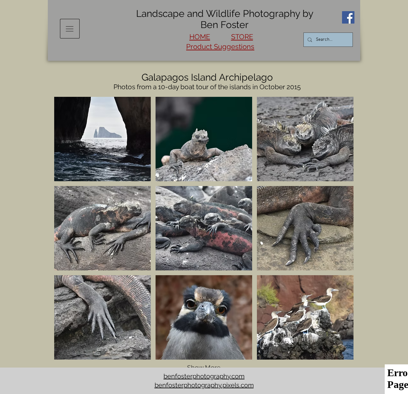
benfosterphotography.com (204, 376)
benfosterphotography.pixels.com (204, 385)
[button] (70, 29)
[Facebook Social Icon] (348, 17)
